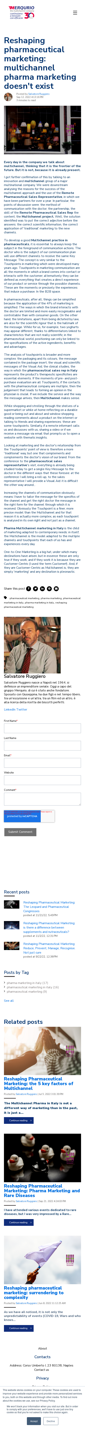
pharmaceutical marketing (24, 598)
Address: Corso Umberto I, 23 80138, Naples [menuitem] (41, 1365)
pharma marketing (51, 598)
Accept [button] (34, 1421)
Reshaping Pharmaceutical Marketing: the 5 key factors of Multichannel (38, 1083)
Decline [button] (51, 1421)
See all (9, 1001)
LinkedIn (9, 709)
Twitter (21, 709)
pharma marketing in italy (39, 602)
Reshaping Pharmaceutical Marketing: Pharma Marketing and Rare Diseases (42, 1191)
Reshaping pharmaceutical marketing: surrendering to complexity (34, 1293)
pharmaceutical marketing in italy (33, 987)
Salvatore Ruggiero (39, 93)
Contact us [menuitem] (41, 1370)
